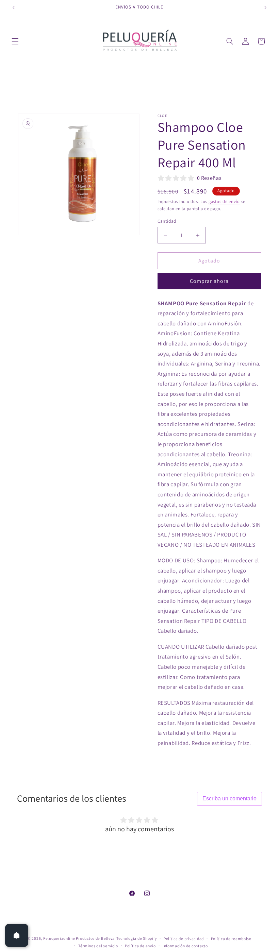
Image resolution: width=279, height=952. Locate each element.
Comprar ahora (209, 281)
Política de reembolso (231, 938)
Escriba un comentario (229, 798)
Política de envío (140, 945)
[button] (15, 41)
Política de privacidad (184, 938)
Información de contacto (185, 945)
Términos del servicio (98, 945)
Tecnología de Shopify (136, 938)
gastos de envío (224, 201)
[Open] (16, 935)
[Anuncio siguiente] (265, 7)
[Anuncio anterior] (13, 7)
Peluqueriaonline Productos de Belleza (79, 938)
